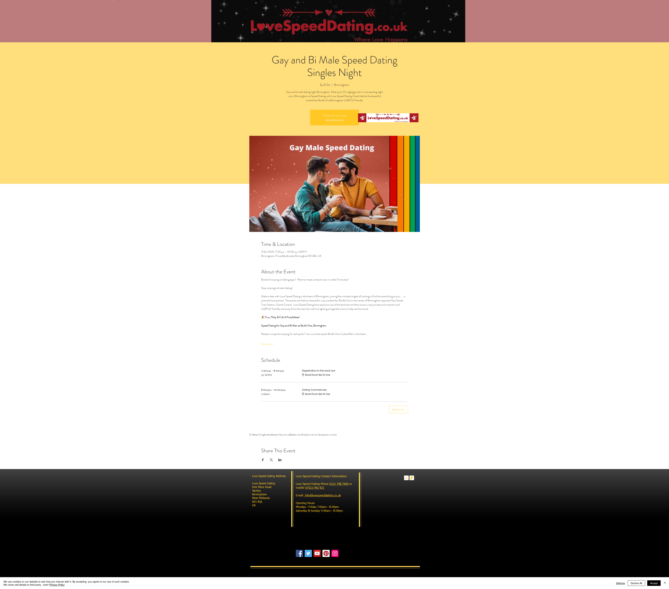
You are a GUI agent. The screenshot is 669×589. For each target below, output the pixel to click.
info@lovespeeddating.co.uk (322, 495)
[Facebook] (299, 553)
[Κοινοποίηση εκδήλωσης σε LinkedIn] (280, 459)
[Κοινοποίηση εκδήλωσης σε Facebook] (262, 459)
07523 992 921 (314, 487)
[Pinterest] (326, 553)
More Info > (267, 344)
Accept (654, 583)
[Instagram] (335, 553)
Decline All (636, 583)
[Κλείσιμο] (665, 583)
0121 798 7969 (338, 484)
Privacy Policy (57, 584)
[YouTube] (317, 553)
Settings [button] (620, 583)
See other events (334, 120)
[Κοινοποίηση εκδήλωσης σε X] (271, 459)
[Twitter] (308, 553)
